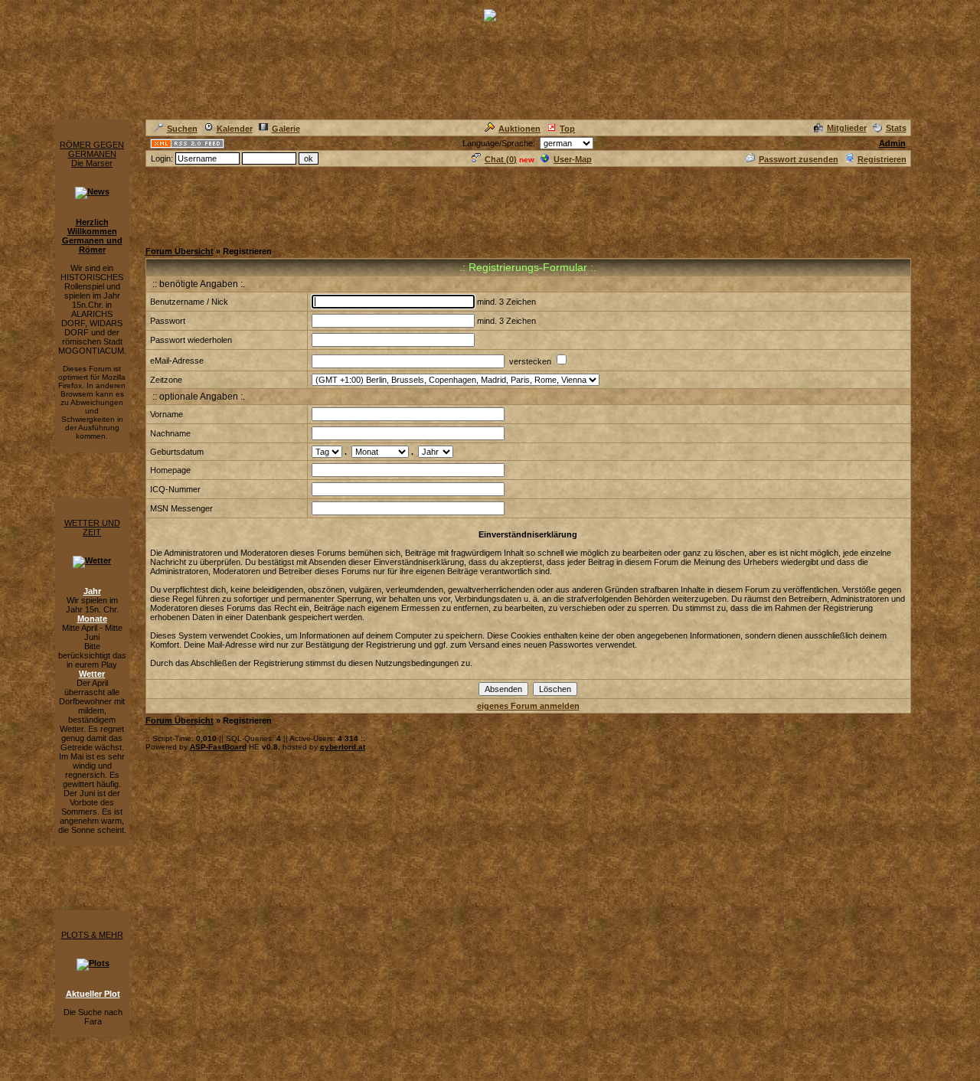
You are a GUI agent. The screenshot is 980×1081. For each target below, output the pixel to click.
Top (567, 128)
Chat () (501, 159)
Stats (896, 127)
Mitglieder (847, 127)
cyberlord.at (342, 747)
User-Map (573, 159)
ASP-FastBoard (218, 747)
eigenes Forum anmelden (528, 705)
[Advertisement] (424, 202)
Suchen (182, 128)
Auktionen (519, 128)
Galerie (286, 128)
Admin (892, 143)
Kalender (235, 128)
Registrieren (882, 159)
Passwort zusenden (798, 159)
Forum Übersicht (179, 251)
